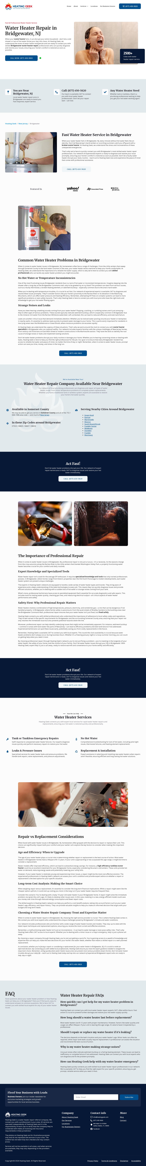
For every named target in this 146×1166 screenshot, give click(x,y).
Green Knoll (89, 415)
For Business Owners (107, 6)
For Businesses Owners (71, 1127)
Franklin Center (90, 426)
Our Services (67, 1120)
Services (83, 6)
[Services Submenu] (87, 6)
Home (69, 6)
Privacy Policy (92, 1161)
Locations (94, 6)
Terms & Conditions (109, 1161)
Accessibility (136, 1161)
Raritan (87, 417)
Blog (122, 1117)
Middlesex (88, 428)
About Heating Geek (70, 1117)
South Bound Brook (92, 424)
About (76, 6)
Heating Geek (10, 123)
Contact (123, 1120)
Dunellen (87, 430)
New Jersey (23, 123)
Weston (87, 422)
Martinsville (89, 419)
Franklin (87, 433)
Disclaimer (124, 1161)
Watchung (88, 435)
